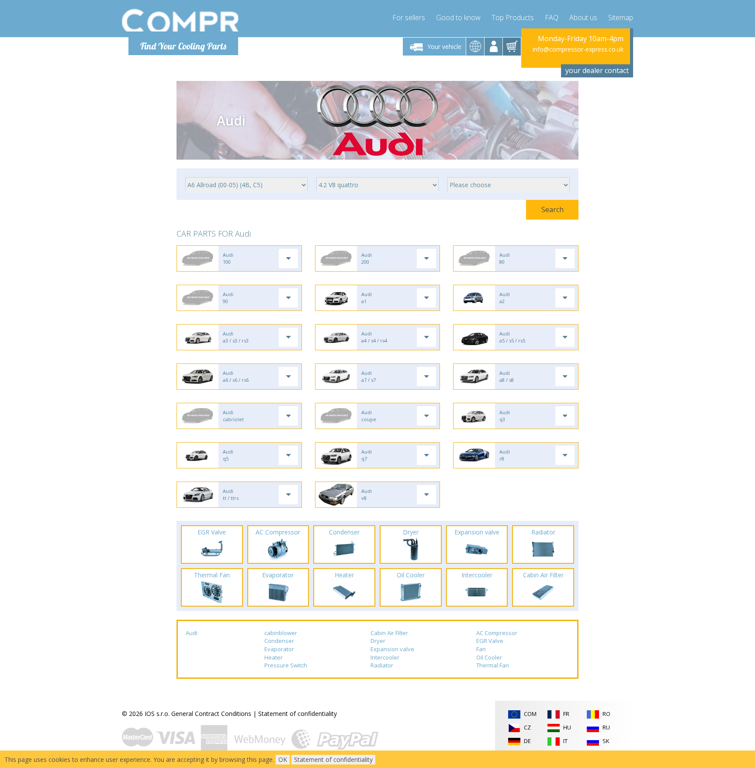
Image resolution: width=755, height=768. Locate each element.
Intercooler (385, 657)
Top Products (513, 17)
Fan (481, 649)
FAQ (551, 17)
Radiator (382, 665)
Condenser (279, 641)
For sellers (408, 17)
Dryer (378, 641)
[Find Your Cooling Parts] (180, 20)
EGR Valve (489, 641)
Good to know (458, 17)
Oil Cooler (489, 657)
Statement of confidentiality (297, 713)
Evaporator (279, 649)
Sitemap (620, 17)
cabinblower (280, 633)
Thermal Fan (492, 665)
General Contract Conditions (211, 713)
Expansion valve (392, 649)
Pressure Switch (285, 665)
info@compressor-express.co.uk (578, 49)
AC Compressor (496, 633)
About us (583, 17)
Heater (273, 657)
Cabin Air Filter (389, 633)
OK (282, 759)
